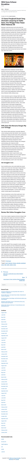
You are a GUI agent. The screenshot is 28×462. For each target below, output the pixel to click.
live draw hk (3, 441)
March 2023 (3, 404)
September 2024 (4, 363)
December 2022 (4, 411)
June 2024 (3, 370)
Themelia (17, 459)
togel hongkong (4, 444)
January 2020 (4, 432)
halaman (10, 263)
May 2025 (3, 344)
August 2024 (4, 365)
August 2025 (4, 337)
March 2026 (3, 321)
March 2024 (3, 377)
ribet (5, 264)
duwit (6, 263)
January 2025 (4, 354)
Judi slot (3, 451)
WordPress (11, 459)
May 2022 (3, 423)
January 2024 (4, 381)
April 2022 (3, 425)
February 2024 (4, 379)
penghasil (23, 263)
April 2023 (3, 402)
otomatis (18, 263)
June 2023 (3, 397)
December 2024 (4, 356)
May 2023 (3, 400)
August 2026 (4, 312)
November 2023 (4, 386)
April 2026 (3, 319)
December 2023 (4, 384)
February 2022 (4, 430)
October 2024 (4, 361)
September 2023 (4, 391)
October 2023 (4, 388)
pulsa (2, 264)
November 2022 (4, 414)
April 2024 (3, 374)
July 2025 (3, 340)
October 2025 (4, 333)
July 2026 (3, 314)
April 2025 (3, 347)
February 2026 (4, 324)
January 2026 (4, 326)
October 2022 (4, 416)
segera (11, 264)
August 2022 (4, 420)
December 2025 (4, 328)
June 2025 (3, 342)
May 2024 (3, 372)
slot (2, 446)
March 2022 (3, 427)
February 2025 (4, 351)
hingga (14, 263)
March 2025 (3, 349)
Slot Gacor (8, 261)
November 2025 (4, 331)
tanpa (14, 264)
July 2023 (3, 395)
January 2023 (4, 409)
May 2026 (3, 317)
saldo (8, 264)
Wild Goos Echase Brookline (15, 458)
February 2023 (4, 407)
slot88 (2, 439)
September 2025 (4, 335)
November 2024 (4, 358)
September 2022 (4, 418)
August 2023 (4, 393)
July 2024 (3, 367)
